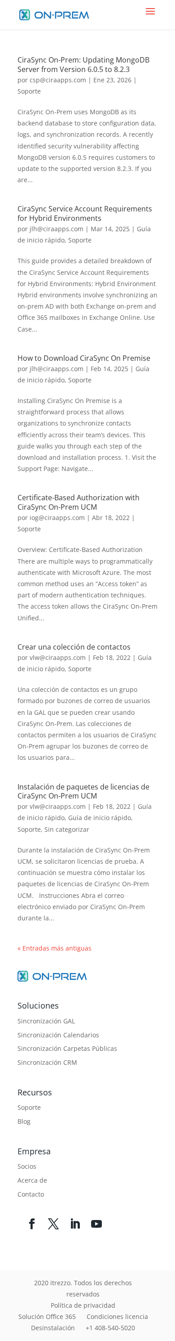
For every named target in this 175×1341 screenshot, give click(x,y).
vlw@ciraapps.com (58, 657)
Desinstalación (53, 1327)
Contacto (31, 1194)
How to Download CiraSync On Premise (84, 358)
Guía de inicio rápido (99, 817)
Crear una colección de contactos (74, 647)
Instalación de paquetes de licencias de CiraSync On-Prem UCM (83, 791)
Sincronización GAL (46, 1021)
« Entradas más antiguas (55, 948)
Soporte (29, 91)
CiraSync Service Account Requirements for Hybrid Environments (85, 213)
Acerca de (32, 1180)
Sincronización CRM (47, 1062)
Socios (27, 1166)
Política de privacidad (83, 1305)
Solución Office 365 (47, 1316)
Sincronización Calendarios (58, 1035)
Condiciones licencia (117, 1316)
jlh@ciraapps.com (56, 228)
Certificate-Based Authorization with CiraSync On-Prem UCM (79, 502)
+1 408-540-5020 (110, 1327)
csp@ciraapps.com (58, 80)
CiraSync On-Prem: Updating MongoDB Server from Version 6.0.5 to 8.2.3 (83, 64)
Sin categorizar (66, 829)
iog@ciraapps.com (57, 517)
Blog (24, 1121)
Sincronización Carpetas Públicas (67, 1048)
